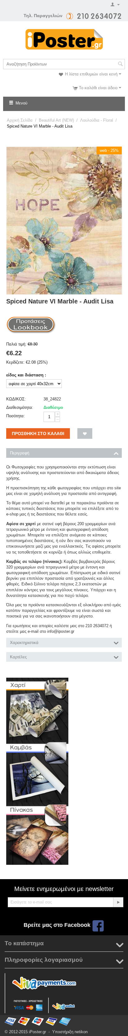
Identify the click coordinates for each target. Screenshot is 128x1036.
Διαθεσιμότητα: (19, 407)
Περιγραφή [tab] (19, 453)
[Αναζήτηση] (120, 65)
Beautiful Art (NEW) (56, 120)
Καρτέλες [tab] (18, 657)
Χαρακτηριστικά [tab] (24, 642)
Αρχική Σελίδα (20, 120)
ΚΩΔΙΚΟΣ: (16, 399)
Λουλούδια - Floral (96, 120)
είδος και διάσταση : (26, 375)
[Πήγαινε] (118, 902)
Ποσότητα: (15, 416)
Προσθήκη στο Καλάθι (38, 433)
